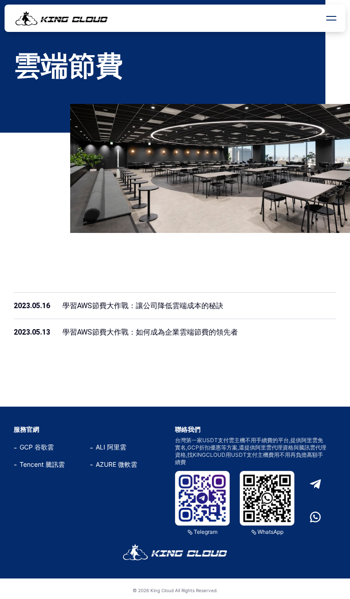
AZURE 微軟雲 (116, 464)
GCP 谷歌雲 (37, 447)
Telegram (205, 531)
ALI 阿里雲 (111, 447)
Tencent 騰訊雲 (42, 464)
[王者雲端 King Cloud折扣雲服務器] (174, 552)
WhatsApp (270, 531)
